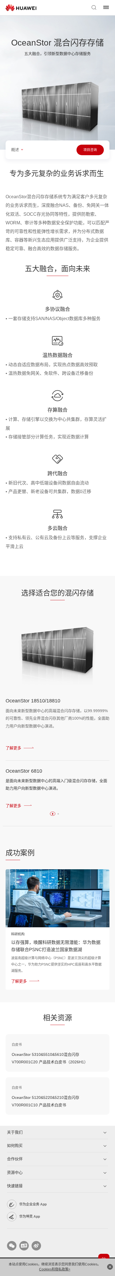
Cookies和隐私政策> (54, 1269)
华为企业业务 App (33, 1204)
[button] (52, 814)
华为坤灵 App (29, 1217)
